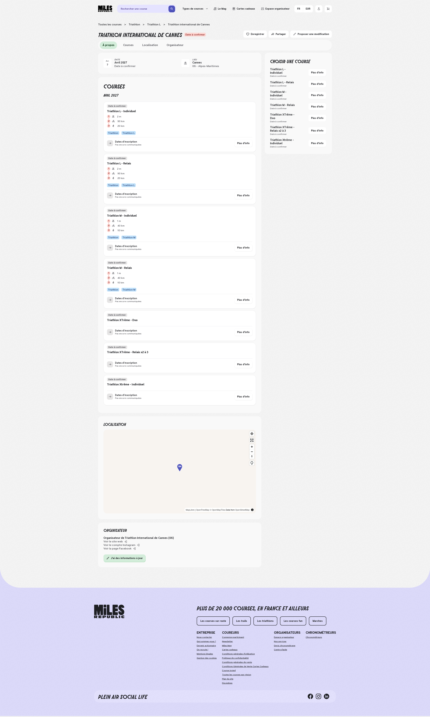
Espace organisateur (284, 637)
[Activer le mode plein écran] (251, 440)
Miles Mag (227, 645)
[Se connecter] (318, 8)
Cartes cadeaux (230, 649)
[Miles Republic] (105, 9)
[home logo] (109, 611)
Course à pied (229, 670)
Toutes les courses (110, 24)
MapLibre (190, 509)
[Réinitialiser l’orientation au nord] (251, 456)
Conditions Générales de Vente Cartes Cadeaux (245, 666)
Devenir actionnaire (206, 645)
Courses (128, 45)
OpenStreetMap (242, 509)
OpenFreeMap (202, 509)
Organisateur (175, 45)
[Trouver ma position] (251, 433)
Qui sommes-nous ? (206, 641)
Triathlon (134, 24)
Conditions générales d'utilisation (238, 654)
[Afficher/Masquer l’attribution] (252, 510)
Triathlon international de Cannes (189, 24)
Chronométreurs (314, 637)
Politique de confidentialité (235, 658)
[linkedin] (328, 696)
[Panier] (328, 8)
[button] (179, 471)
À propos (108, 45)
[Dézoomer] (251, 451)
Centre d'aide (280, 649)
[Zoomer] (251, 446)
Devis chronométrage (284, 645)
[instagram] (320, 696)
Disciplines (227, 683)
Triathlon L (154, 24)
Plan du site (227, 679)
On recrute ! (202, 649)
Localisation (150, 45)
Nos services (280, 641)
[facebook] (312, 696)
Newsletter (227, 641)
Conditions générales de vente (237, 662)
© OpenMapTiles (217, 509)
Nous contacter (204, 637)
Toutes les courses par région (236, 675)
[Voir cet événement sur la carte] (185, 63)
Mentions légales (205, 654)
